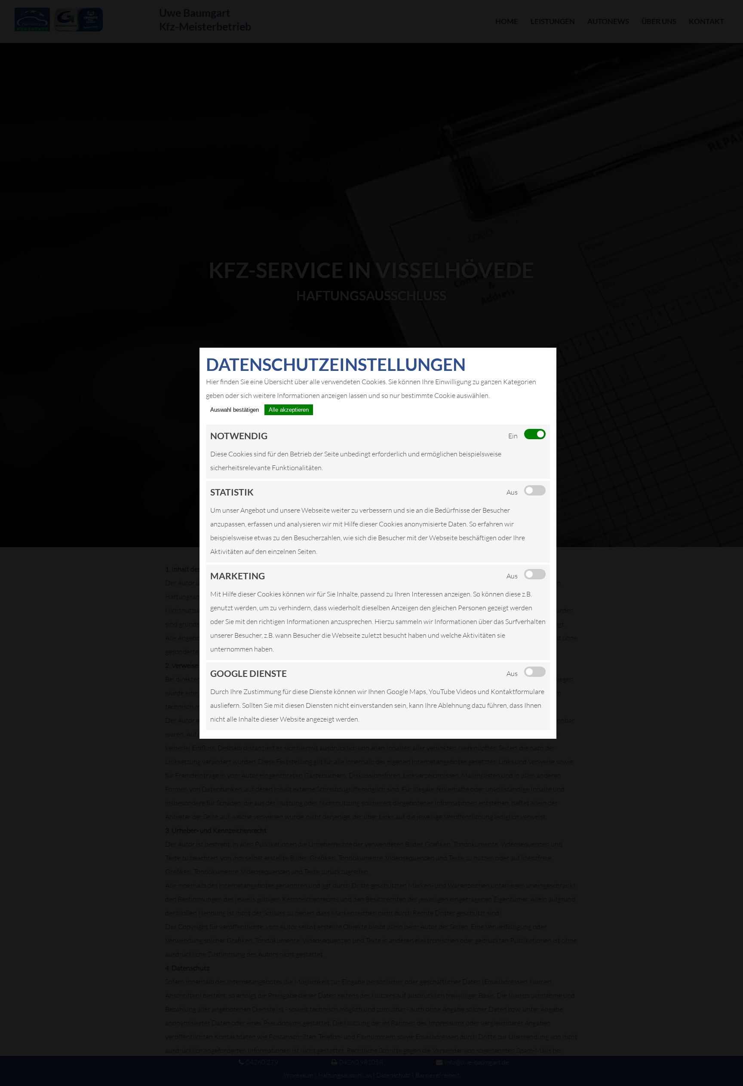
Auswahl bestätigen (234, 410)
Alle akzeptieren (289, 410)
